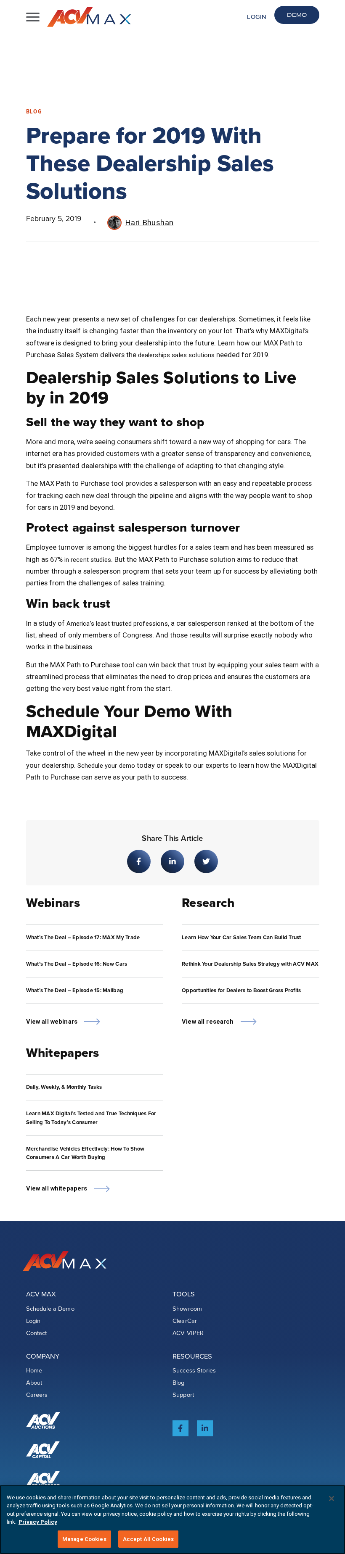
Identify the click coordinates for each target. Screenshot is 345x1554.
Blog (178, 1382)
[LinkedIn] (205, 1428)
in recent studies (87, 560)
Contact (36, 1332)
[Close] (331, 1498)
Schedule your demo (106, 765)
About (34, 1382)
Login (256, 16)
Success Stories (194, 1370)
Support (183, 1394)
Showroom (187, 1308)
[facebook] (180, 1428)
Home (34, 1370)
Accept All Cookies (148, 1539)
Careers (37, 1394)
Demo (297, 14)
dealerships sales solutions (176, 355)
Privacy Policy (38, 1522)
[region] (172, 1519)
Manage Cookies (84, 1539)
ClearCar (184, 1320)
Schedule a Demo (50, 1308)
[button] (23, 16)
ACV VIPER (188, 1332)
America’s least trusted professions (117, 623)
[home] (89, 17)
